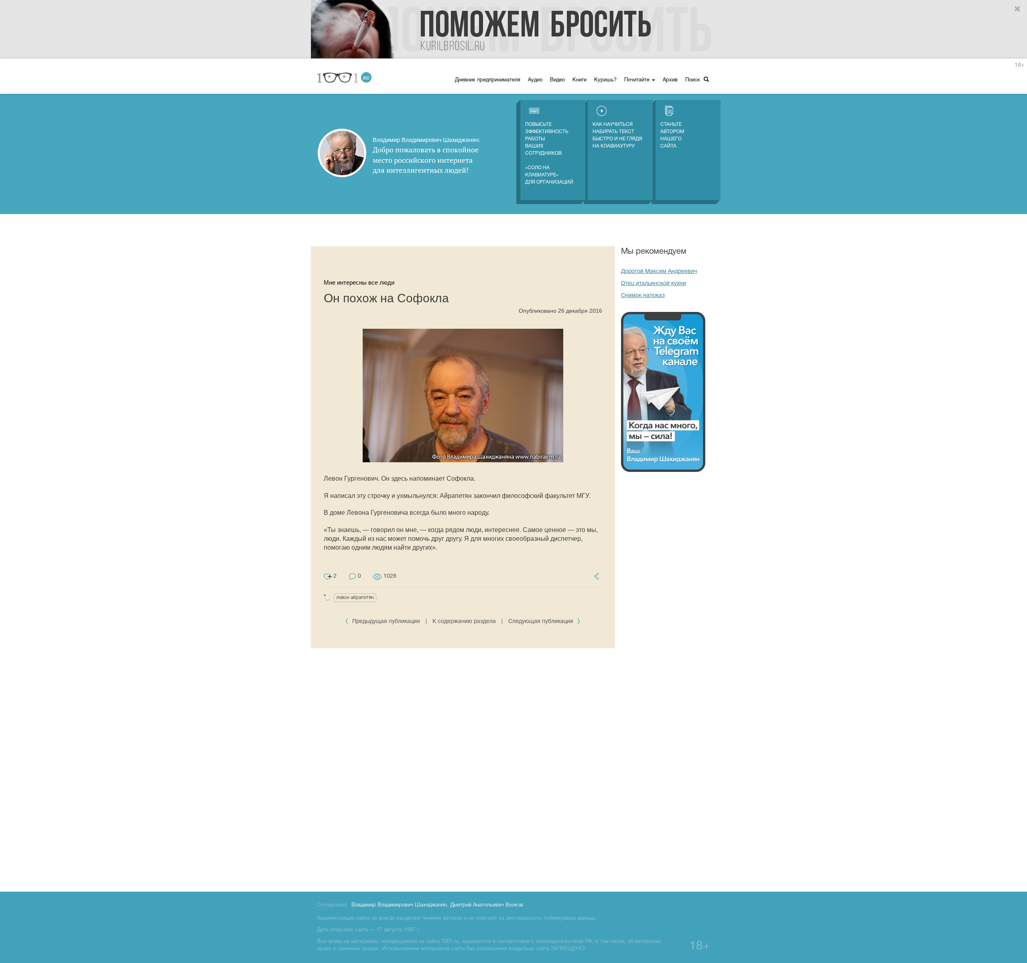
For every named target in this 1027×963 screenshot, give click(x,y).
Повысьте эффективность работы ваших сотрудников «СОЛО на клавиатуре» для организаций (549, 153)
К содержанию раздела (464, 621)
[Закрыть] (1018, 9)
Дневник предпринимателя (487, 80)
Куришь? (605, 80)
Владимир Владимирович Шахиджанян (399, 905)
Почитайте (637, 80)
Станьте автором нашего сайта (672, 135)
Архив (670, 80)
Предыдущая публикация (386, 621)
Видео (557, 80)
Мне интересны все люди (359, 282)
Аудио (535, 80)
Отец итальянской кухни (653, 283)
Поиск (693, 80)
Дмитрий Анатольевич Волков (486, 905)
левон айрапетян (355, 597)
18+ (1019, 65)
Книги (579, 80)
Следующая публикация (541, 621)
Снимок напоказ (643, 295)
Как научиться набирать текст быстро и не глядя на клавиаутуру (617, 135)
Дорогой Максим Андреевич (659, 271)
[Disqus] (463, 768)
